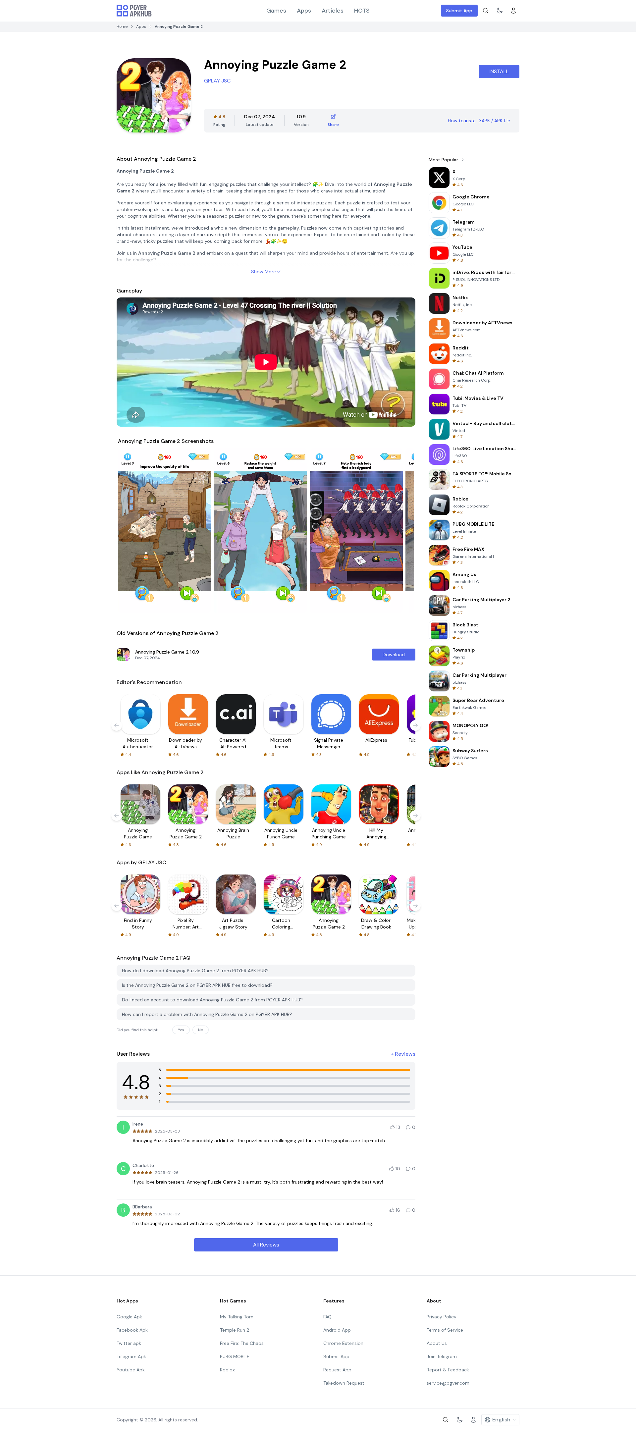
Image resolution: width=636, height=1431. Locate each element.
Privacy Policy (441, 1317)
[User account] (513, 11)
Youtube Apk (131, 1370)
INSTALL (499, 71)
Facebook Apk (132, 1330)
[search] (486, 11)
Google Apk (129, 1317)
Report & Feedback (448, 1370)
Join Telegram (442, 1356)
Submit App (459, 11)
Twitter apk (129, 1343)
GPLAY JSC (217, 80)
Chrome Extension (343, 1343)
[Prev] (129, 531)
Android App (337, 1330)
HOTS (362, 11)
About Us (437, 1343)
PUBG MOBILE (234, 1356)
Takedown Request (343, 1383)
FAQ (327, 1317)
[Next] (403, 531)
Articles (333, 11)
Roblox (227, 1370)
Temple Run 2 (234, 1330)
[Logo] (134, 10)
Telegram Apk (131, 1356)
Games (276, 11)
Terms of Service (445, 1330)
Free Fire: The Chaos (242, 1343)
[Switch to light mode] (499, 11)
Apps (304, 11)
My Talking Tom (236, 1317)
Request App (337, 1370)
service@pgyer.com (448, 1383)
